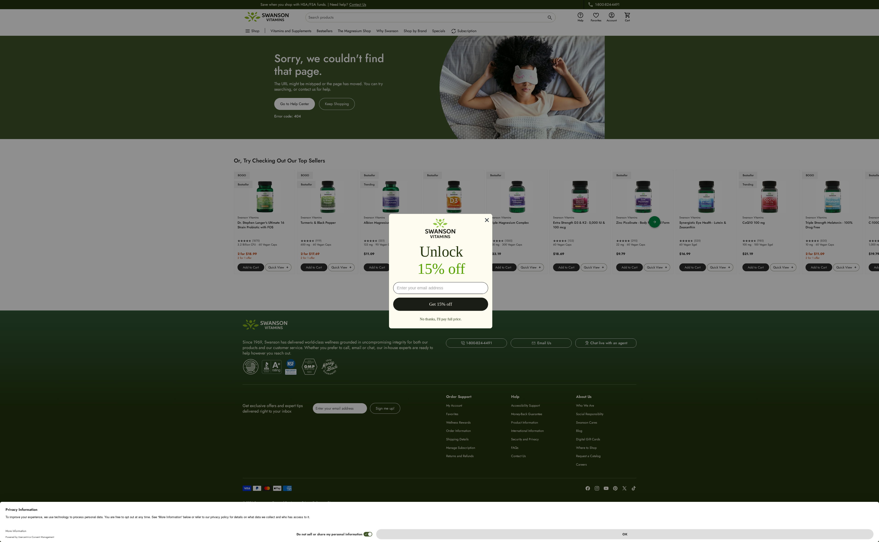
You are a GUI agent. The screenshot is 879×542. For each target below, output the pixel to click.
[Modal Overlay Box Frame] (440, 271)
